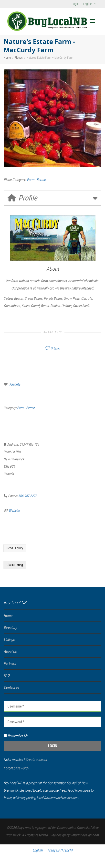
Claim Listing (15, 565)
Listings (9, 639)
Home (7, 57)
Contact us (11, 687)
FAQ (7, 675)
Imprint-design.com (85, 835)
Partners (10, 663)
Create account (36, 759)
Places (19, 57)
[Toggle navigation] (92, 21)
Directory (10, 627)
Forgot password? (16, 768)
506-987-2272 (27, 496)
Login (75, 4)
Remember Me (17, 736)
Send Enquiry (15, 548)
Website (14, 510)
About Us (10, 651)
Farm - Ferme (36, 179)
